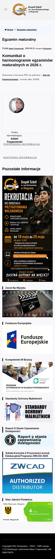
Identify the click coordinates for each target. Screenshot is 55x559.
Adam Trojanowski (16, 48)
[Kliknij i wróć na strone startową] (31, 9)
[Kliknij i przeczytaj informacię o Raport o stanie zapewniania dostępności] (27, 440)
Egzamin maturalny (27, 29)
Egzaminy (47, 48)
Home (10, 29)
